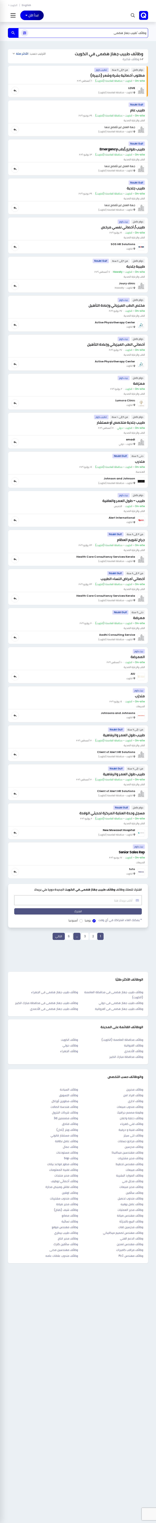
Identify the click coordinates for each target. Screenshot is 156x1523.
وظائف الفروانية (133, 1045)
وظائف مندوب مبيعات (130, 1107)
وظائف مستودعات (67, 1152)
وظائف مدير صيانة (67, 1204)
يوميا (88, 920)
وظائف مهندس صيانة (130, 1215)
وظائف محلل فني (132, 1181)
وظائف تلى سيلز (133, 1135)
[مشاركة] (15, 91)
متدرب (140, 461)
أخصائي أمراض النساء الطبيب (123, 578)
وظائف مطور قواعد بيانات (62, 1164)
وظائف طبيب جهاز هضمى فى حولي (121, 1003)
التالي (58, 936)
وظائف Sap (71, 1158)
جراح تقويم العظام (131, 539)
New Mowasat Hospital (119, 830)
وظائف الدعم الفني (131, 1238)
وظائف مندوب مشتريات (64, 1198)
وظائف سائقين (134, 1193)
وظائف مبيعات (134, 1170)
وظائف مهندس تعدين (130, 1244)
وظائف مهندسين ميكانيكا (127, 1152)
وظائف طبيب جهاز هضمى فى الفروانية (119, 1009)
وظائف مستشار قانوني (64, 1135)
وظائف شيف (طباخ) (66, 1210)
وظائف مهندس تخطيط (129, 1164)
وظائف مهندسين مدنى (64, 1250)
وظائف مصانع (70, 1215)
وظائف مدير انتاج (68, 1238)
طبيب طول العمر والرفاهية (124, 735)
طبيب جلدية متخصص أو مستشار (121, 422)
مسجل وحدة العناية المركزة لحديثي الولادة (112, 813)
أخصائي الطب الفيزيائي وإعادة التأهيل (116, 344)
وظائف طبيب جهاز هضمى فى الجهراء (54, 992)
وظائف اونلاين (70, 1193)
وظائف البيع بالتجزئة (131, 1221)
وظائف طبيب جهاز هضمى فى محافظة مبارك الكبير (46, 1003)
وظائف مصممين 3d (66, 1118)
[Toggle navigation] (13, 15)
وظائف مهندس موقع (65, 1227)
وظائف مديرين (134, 1089)
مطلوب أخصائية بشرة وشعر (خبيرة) (117, 75)
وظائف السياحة (69, 1089)
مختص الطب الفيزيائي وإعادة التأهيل (117, 305)
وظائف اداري (135, 1101)
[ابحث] (13, 33)
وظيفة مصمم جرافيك (130, 1112)
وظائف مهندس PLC (131, 1256)
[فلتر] (24, 33)
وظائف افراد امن (133, 1095)
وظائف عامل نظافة (66, 1141)
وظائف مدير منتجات (66, 1175)
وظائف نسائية (70, 1221)
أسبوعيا (73, 920)
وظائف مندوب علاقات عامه (62, 1256)
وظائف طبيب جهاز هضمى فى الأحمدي (54, 1009)
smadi (130, 439)
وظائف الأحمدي (133, 1051)
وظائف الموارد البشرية (129, 1175)
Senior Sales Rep (132, 852)
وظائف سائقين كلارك (65, 1244)
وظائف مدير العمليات (130, 1210)
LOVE (131, 88)
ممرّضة (139, 383)
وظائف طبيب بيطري (66, 1233)
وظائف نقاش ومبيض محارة (62, 1187)
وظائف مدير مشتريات (130, 1158)
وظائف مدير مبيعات (131, 1187)
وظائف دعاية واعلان (131, 1118)
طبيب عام (137, 110)
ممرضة (139, 617)
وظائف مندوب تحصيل (130, 1198)
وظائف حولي (70, 1045)
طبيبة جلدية (135, 266)
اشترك (78, 911)
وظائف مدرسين (134, 1147)
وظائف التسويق (68, 1095)
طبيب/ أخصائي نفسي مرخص (123, 227)
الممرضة (138, 656)
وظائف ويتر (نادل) (67, 1130)
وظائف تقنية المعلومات (63, 1170)
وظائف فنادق (70, 1124)
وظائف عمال (70, 1147)
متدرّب (140, 696)
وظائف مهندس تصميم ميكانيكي (123, 1233)
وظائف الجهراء (69, 1051)
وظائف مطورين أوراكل (65, 1101)
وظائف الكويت (69, 1040)
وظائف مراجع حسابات (130, 1141)
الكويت (13, 5)
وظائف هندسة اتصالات (64, 1107)
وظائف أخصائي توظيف (64, 1181)
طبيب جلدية (136, 188)
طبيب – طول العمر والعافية (123, 500)
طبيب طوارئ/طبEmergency (122, 149)
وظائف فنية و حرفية (131, 1130)
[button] (132, 15)
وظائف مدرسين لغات (130, 1227)
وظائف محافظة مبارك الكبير (126, 1057)
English (26, 5)
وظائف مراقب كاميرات (129, 1250)
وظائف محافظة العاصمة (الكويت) (122, 1040)
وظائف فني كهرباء (131, 1124)
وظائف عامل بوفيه (132, 1204)
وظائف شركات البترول (65, 1112)
